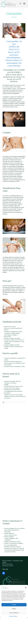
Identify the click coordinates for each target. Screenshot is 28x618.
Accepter (14, 604)
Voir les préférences (14, 612)
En (20, 3)
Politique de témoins (13, 616)
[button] (26, 587)
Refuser (14, 608)
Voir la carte (5, 569)
